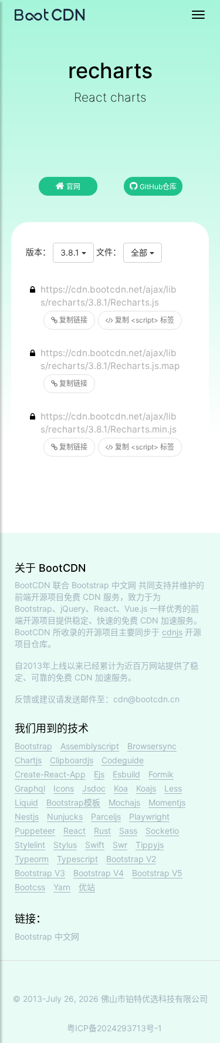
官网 (72, 186)
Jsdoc (94, 788)
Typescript (77, 859)
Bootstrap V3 (40, 873)
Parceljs (106, 816)
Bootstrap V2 (131, 859)
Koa (121, 788)
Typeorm (32, 859)
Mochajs (124, 802)
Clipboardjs (71, 760)
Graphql (30, 788)
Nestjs (27, 816)
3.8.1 (71, 252)
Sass (128, 831)
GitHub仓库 (157, 186)
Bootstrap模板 (73, 802)
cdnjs (172, 632)
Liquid (26, 802)
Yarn (61, 887)
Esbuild (126, 774)
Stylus (65, 845)
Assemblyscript (89, 746)
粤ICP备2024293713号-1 (114, 1028)
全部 (140, 252)
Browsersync (152, 746)
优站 (87, 887)
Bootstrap (33, 746)
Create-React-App (50, 774)
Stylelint (30, 845)
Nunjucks (65, 816)
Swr (120, 845)
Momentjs (166, 802)
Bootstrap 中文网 (104, 585)
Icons (63, 788)
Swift (94, 845)
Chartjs (28, 760)
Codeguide (122, 760)
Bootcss (30, 887)
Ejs (99, 774)
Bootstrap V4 (98, 873)
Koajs (146, 788)
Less (173, 788)
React (74, 831)
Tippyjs (150, 845)
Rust (102, 831)
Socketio (162, 831)
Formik (161, 774)
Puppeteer (35, 831)
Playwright (149, 816)
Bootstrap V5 (157, 873)
